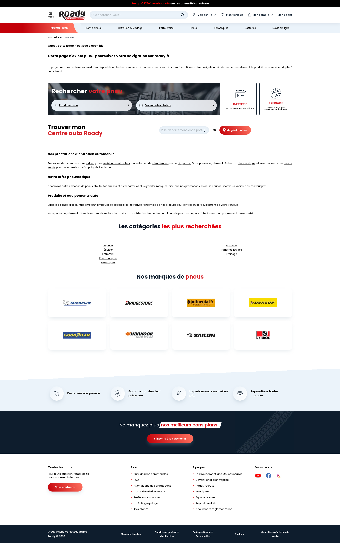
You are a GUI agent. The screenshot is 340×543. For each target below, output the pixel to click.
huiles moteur (87, 205)
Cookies (239, 534)
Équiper (108, 250)
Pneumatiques (108, 258)
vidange (91, 163)
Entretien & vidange (130, 28)
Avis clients (141, 509)
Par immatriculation (158, 105)
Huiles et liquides (232, 250)
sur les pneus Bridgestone (170, 3)
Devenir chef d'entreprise (212, 480)
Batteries (250, 28)
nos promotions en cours (195, 186)
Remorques (221, 28)
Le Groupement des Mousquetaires (219, 474)
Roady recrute (205, 485)
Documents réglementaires (214, 509)
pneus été (91, 186)
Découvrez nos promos (83, 393)
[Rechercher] (182, 15)
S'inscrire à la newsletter (170, 438)
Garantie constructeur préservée (144, 393)
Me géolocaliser (236, 130)
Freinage (231, 254)
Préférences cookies (147, 497)
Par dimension (68, 105)
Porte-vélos (166, 28)
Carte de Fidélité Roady (149, 491)
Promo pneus (93, 28)
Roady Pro (202, 491)
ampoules (103, 205)
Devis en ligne (281, 28)
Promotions (59, 28)
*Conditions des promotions (152, 485)
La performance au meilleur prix (209, 393)
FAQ (136, 480)
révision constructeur (116, 163)
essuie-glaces (68, 205)
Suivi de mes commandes (151, 474)
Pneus (193, 28)
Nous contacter (65, 487)
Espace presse (205, 497)
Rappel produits (206, 503)
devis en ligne (246, 163)
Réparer (108, 245)
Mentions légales (131, 534)
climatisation (160, 163)
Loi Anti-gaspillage (146, 503)
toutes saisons (108, 186)
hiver (124, 186)
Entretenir (108, 254)
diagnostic (184, 163)
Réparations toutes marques (265, 393)
